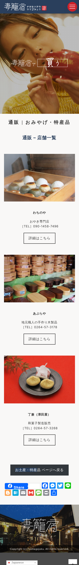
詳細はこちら (39, 238)
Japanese (17, 562)
